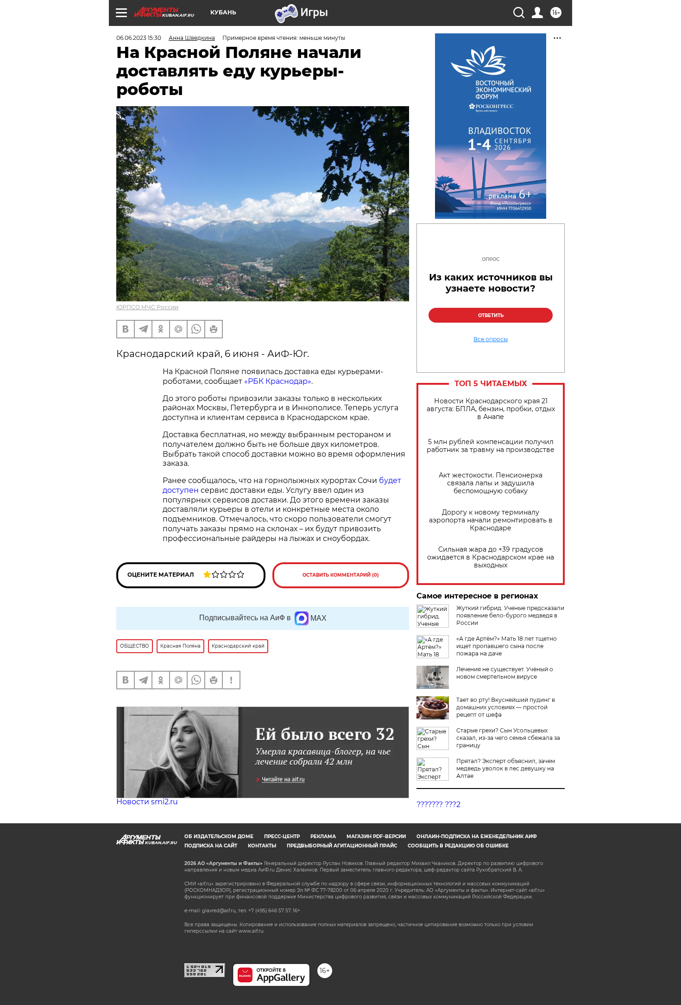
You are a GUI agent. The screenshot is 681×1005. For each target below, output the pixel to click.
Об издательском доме (218, 836)
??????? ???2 (438, 804)
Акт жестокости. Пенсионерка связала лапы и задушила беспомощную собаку (490, 483)
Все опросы (490, 339)
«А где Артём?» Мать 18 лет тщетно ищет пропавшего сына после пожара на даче (506, 646)
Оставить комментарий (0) (341, 575)
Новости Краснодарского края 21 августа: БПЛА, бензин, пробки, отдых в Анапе (491, 409)
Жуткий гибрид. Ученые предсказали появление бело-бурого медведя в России (510, 615)
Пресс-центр (282, 836)
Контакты (262, 846)
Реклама (323, 836)
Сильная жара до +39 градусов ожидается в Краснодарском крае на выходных (490, 557)
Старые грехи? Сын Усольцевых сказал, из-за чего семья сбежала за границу (508, 738)
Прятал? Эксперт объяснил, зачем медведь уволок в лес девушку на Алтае (505, 768)
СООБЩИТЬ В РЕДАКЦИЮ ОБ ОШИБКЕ (458, 846)
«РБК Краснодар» (277, 381)
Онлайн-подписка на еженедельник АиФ (476, 836)
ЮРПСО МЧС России (147, 307)
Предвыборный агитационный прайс (342, 846)
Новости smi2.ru (147, 801)
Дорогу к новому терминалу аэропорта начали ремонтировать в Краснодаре (491, 520)
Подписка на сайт (210, 846)
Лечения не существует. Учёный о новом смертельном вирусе (504, 673)
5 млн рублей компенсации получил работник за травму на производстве (491, 446)
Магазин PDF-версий (376, 836)
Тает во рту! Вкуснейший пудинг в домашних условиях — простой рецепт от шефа (505, 707)
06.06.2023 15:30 (138, 37)
